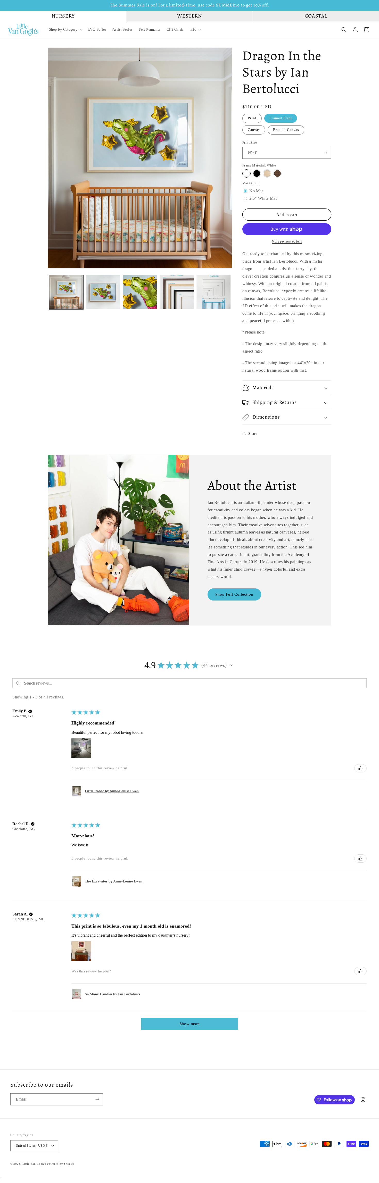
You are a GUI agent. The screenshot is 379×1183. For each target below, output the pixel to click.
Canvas (254, 129)
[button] (65, 29)
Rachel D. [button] (21, 824)
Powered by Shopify (61, 1163)
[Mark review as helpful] (360, 768)
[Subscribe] (97, 1099)
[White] (246, 173)
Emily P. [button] (19, 711)
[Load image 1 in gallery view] (66, 292)
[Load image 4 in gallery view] (177, 292)
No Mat (256, 190)
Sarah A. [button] (20, 914)
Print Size (249, 142)
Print (252, 118)
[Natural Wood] (267, 173)
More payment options (287, 241)
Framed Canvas (286, 129)
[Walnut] (277, 173)
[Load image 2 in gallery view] (103, 292)
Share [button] (252, 434)
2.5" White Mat (263, 198)
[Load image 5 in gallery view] (213, 292)
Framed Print (280, 118)
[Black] (257, 173)
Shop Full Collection (234, 594)
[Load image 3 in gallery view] (140, 292)
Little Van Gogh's (34, 1163)
